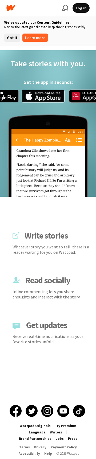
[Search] (65, 8)
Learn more (35, 37)
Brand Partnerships (35, 438)
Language (37, 432)
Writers (56, 432)
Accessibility (29, 453)
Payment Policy (64, 447)
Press (72, 438)
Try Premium (65, 426)
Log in (81, 8)
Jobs (60, 438)
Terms (24, 447)
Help (48, 453)
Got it (12, 37)
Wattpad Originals (35, 426)
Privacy (40, 447)
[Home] (32, 8)
